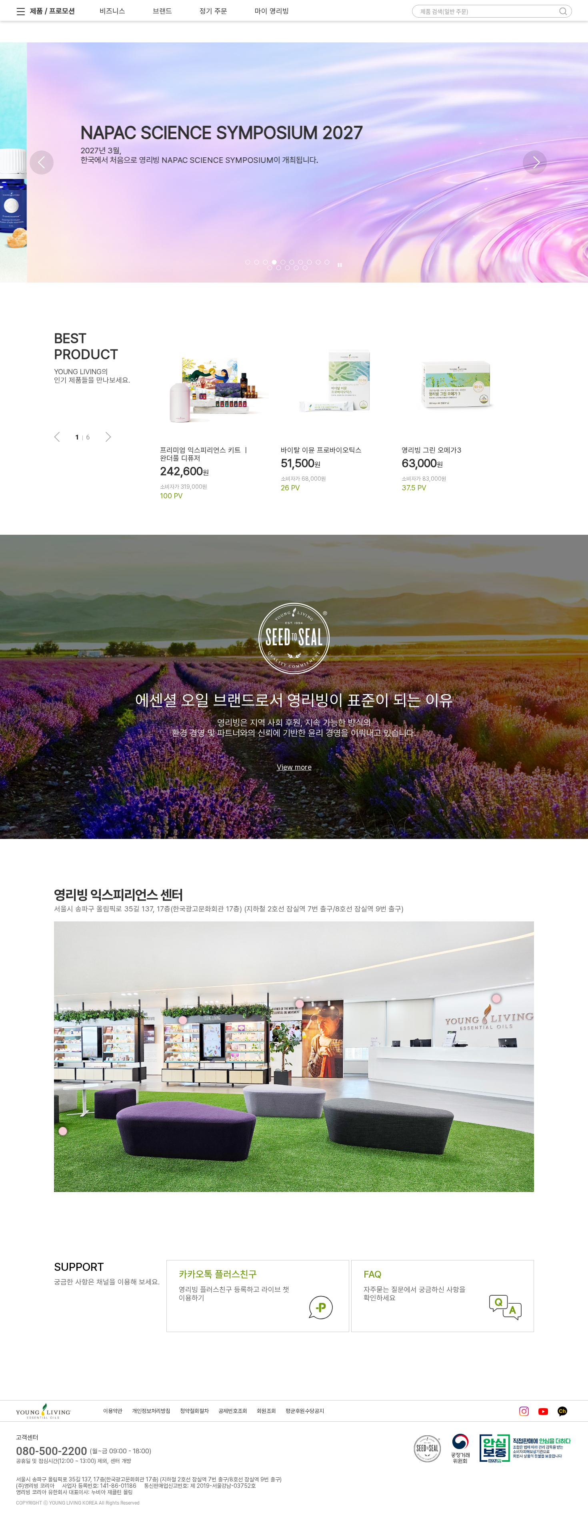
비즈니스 (112, 11)
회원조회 (266, 1411)
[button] (42, 162)
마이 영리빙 (272, 11)
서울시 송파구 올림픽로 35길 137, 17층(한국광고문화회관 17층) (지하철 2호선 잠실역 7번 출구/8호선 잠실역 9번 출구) (229, 909)
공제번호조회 (232, 1411)
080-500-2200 (51, 1451)
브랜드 (162, 11)
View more (294, 767)
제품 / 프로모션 (52, 11)
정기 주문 (213, 11)
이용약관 (112, 1411)
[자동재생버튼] (339, 265)
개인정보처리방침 (151, 1411)
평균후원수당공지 (305, 1411)
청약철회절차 (194, 1411)
